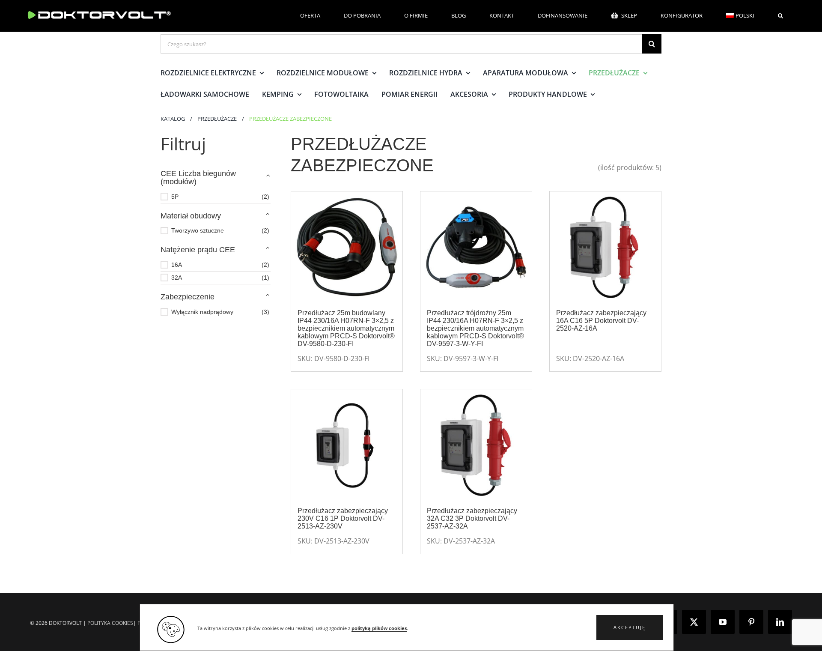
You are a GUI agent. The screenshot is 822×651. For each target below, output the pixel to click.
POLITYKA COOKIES (110, 623)
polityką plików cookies (379, 628)
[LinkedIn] (780, 622)
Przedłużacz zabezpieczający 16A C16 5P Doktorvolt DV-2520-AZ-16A (601, 320)
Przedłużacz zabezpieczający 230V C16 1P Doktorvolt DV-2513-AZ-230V (343, 518)
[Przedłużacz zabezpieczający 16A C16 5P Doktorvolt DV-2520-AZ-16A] (605, 247)
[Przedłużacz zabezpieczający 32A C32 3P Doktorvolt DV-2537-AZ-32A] (476, 445)
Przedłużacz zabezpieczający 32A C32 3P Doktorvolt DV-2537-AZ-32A (472, 518)
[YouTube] (723, 622)
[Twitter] (694, 622)
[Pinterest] (751, 622)
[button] (629, 627)
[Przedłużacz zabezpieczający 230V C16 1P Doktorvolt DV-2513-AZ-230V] (346, 445)
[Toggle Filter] (268, 176)
